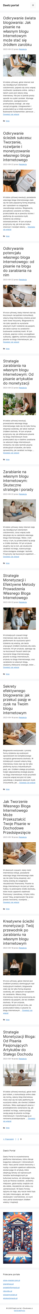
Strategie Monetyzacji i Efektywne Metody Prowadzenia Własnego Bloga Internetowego (19, 586)
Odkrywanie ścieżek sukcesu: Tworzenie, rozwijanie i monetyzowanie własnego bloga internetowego (17, 146)
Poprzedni (8, 1139)
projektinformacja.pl (11, 1288)
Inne (7, 121)
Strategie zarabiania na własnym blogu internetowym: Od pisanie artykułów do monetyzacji (18, 372)
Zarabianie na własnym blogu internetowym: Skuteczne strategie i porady (18, 481)
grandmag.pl (8, 1284)
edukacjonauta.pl (10, 1298)
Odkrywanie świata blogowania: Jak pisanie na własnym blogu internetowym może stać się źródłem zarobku (19, 31)
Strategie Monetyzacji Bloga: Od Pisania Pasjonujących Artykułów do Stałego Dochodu (19, 1043)
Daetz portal (11, 5)
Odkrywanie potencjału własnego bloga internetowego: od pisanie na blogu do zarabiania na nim (18, 261)
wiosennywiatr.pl (10, 1295)
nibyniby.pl (7, 1291)
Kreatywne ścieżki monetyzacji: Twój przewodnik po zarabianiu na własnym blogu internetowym (18, 932)
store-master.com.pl (11, 1280)
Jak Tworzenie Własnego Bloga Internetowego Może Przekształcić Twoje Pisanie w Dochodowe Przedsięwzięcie (17, 817)
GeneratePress (19, 1311)
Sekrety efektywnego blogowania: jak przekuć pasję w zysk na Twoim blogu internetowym (17, 699)
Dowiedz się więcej (11, 114)
